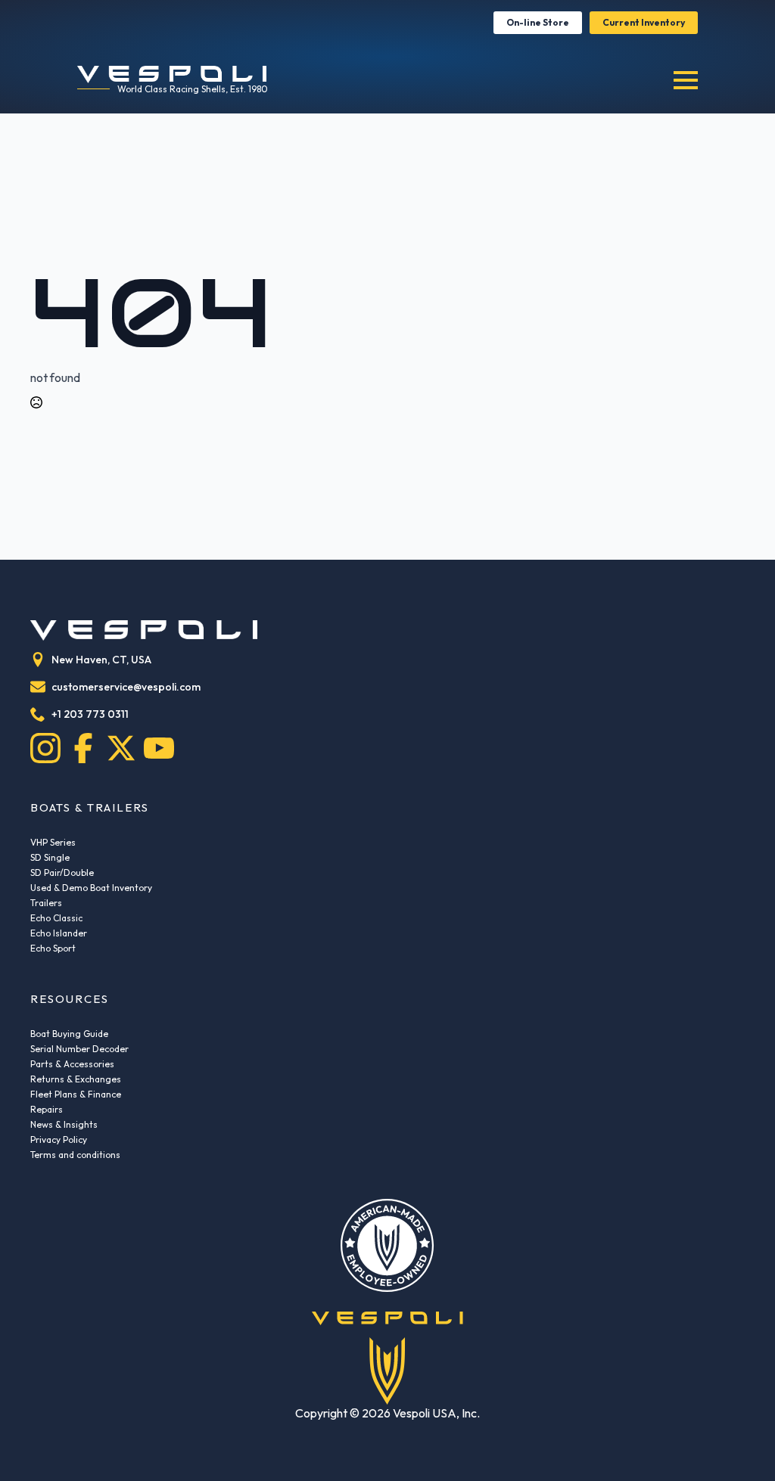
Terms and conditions (75, 1154)
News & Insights (64, 1124)
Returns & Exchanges (75, 1079)
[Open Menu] (686, 80)
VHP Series (53, 842)
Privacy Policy (58, 1139)
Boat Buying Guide (69, 1033)
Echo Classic (56, 918)
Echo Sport (53, 948)
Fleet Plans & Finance (75, 1094)
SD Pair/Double (62, 872)
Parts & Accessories (72, 1064)
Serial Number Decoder (79, 1048)
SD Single (50, 857)
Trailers (46, 902)
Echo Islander (58, 933)
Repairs (46, 1109)
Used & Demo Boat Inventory (91, 887)
